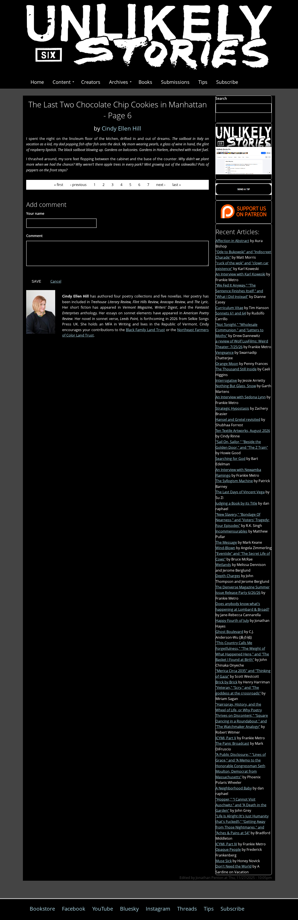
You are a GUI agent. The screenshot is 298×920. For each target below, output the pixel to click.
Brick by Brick (226, 682)
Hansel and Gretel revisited (238, 419)
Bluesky (129, 908)
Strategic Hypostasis (232, 408)
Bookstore (42, 908)
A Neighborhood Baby (234, 788)
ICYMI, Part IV (226, 844)
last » (176, 184)
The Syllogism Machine (234, 480)
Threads (187, 908)
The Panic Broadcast (232, 743)
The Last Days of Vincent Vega (240, 492)
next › (160, 184)
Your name (35, 213)
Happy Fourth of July (232, 620)
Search (221, 98)
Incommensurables (231, 531)
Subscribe (227, 82)
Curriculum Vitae (229, 307)
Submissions (175, 82)
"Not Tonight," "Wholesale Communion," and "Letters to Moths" (240, 330)
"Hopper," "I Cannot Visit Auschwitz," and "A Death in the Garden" (241, 805)
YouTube (102, 908)
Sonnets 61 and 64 (231, 313)
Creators (90, 82)
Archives (118, 82)
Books (145, 82)
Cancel (55, 281)
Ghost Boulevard (229, 631)
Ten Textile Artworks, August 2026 (243, 430)
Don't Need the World (234, 866)
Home (37, 82)
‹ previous (78, 184)
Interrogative (226, 380)
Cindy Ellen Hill (121, 128)
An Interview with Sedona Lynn (241, 397)
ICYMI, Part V (226, 738)
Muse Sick (224, 860)
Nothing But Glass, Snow (236, 385)
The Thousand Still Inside (236, 369)
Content (62, 82)
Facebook (73, 908)
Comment (35, 235)
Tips (202, 82)
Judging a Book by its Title (236, 503)
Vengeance (225, 352)
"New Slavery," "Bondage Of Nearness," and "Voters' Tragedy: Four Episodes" (242, 520)
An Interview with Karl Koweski (240, 274)
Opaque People (228, 849)
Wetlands (223, 564)
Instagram (158, 908)
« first (58, 184)
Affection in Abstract (232, 240)
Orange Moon (227, 363)
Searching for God (230, 458)
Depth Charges (228, 575)
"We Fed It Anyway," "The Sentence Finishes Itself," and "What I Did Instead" (239, 291)
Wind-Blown (225, 547)
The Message (226, 542)
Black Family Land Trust (145, 329)
